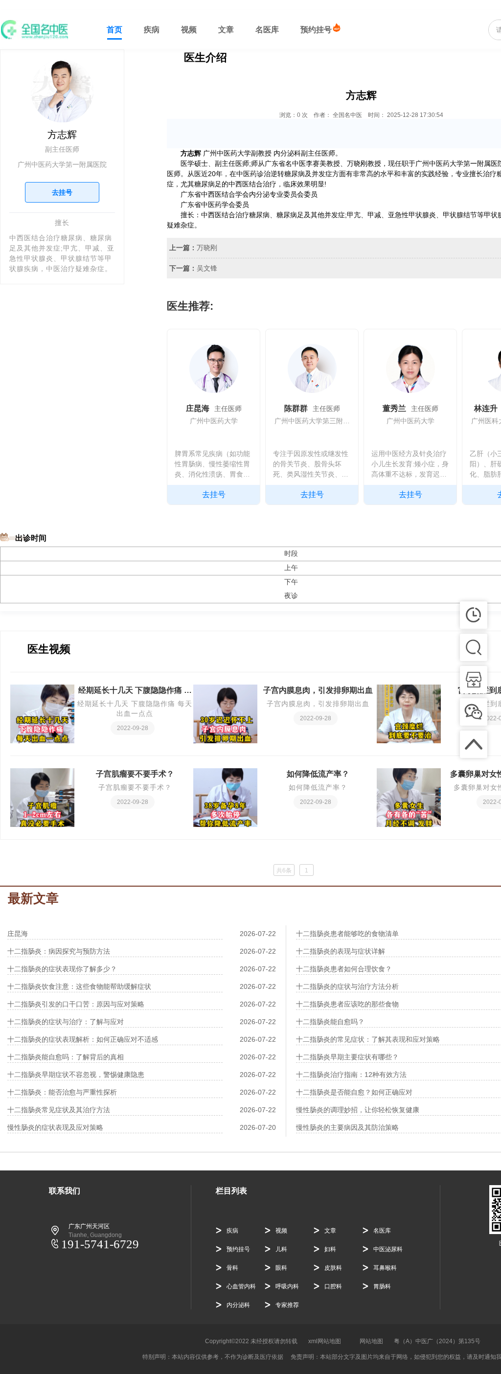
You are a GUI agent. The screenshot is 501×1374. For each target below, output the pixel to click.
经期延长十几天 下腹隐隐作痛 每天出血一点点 (135, 691)
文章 (226, 29)
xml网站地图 (324, 1341)
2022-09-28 (132, 728)
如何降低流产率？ (318, 774)
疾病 (151, 29)
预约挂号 (316, 29)
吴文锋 (207, 268)
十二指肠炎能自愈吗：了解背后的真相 (65, 1057)
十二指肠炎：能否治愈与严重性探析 (62, 1092)
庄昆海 (17, 934)
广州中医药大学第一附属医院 (62, 164)
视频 (189, 29)
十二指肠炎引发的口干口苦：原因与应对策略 (75, 1004)
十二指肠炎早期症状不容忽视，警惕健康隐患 (75, 1074)
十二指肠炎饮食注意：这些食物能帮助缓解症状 (79, 986)
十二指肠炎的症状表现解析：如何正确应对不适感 (82, 1039)
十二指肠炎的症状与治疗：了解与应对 (65, 1022)
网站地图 (371, 1341)
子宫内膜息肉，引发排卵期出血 (318, 690)
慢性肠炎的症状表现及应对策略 (55, 1127)
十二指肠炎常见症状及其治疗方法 (58, 1110)
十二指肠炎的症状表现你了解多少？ (62, 969)
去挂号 (62, 192)
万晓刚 (207, 248)
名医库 (267, 29)
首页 (114, 29)
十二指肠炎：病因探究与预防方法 (58, 951)
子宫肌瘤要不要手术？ (135, 774)
